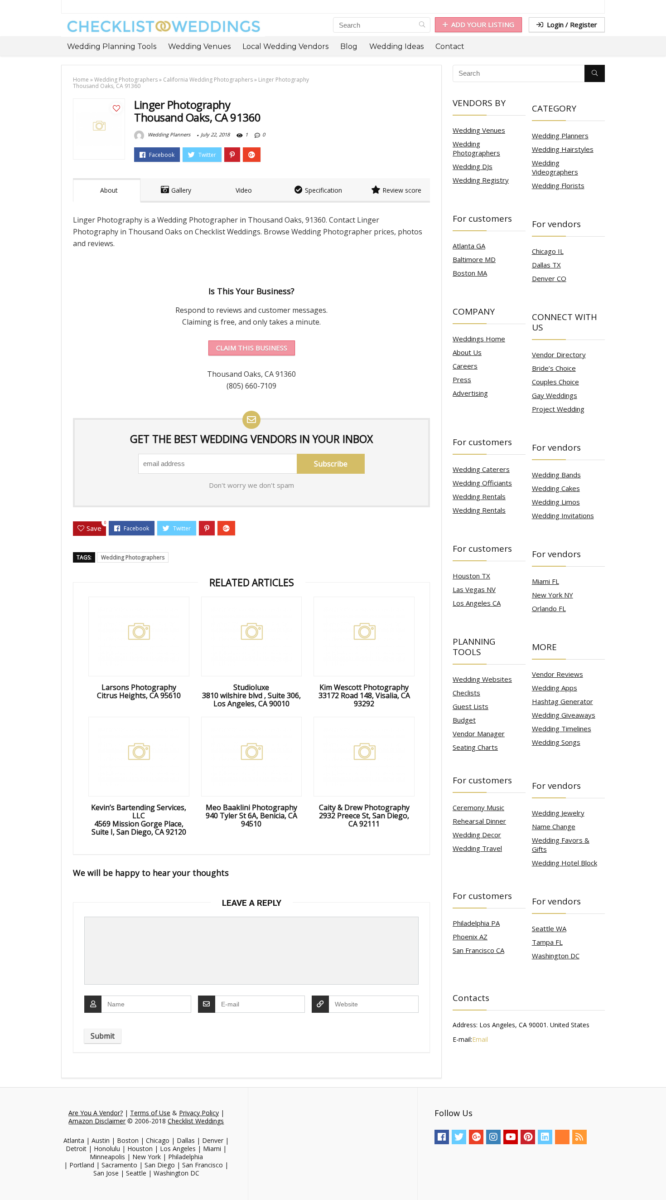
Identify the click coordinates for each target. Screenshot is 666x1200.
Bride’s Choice (554, 368)
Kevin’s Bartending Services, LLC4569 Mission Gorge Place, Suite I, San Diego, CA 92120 (138, 819)
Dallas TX (546, 264)
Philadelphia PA (476, 923)
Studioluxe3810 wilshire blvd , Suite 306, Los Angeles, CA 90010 (251, 695)
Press (462, 379)
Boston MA (470, 272)
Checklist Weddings (196, 1121)
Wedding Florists (558, 185)
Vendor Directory (559, 354)
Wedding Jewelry (558, 812)
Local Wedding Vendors (285, 46)
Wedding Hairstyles (563, 149)
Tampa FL (547, 942)
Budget (464, 719)
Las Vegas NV (474, 589)
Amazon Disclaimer (96, 1121)
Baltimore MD (474, 259)
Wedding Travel (477, 848)
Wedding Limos (556, 501)
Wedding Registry (481, 180)
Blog (348, 46)
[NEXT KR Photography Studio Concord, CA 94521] (657, 1177)
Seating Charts (475, 747)
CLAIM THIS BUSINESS (251, 347)
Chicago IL (548, 251)
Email (480, 1039)
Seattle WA (549, 928)
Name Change (553, 826)
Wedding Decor (477, 834)
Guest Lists (470, 706)
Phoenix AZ (470, 936)
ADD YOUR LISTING (482, 24)
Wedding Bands (556, 474)
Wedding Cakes (556, 488)
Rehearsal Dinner (479, 821)
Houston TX (471, 575)
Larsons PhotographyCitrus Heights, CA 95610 (139, 691)
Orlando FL (549, 608)
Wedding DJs (472, 166)
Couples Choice (555, 381)
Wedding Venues (199, 46)
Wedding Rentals (479, 496)
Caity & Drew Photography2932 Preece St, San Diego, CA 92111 (364, 815)
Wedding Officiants (482, 482)
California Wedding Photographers (208, 79)
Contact (449, 46)
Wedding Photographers (126, 79)
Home (81, 79)
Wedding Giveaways (563, 714)
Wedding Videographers (555, 167)
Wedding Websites (482, 679)
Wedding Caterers (481, 469)
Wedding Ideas (396, 46)
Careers (465, 365)
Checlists (466, 692)
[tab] (106, 190)
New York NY (552, 594)
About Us (467, 352)
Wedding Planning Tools (111, 46)
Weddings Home (479, 338)
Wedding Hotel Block (564, 862)
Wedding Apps (554, 687)
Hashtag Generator (562, 701)
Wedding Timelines (561, 728)
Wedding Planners (168, 134)
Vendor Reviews (557, 674)
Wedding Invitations (563, 515)
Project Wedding (558, 408)
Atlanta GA (469, 245)
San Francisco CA (478, 950)
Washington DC (555, 955)
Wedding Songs (556, 742)
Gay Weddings (554, 395)
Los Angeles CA (477, 602)
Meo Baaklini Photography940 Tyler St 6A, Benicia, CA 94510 (251, 815)
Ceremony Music (478, 807)
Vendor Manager (479, 733)
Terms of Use (150, 1112)
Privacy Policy (199, 1112)
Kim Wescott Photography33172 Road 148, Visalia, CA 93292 (364, 695)
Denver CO (549, 278)
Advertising (470, 393)
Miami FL (545, 581)
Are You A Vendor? (95, 1112)
